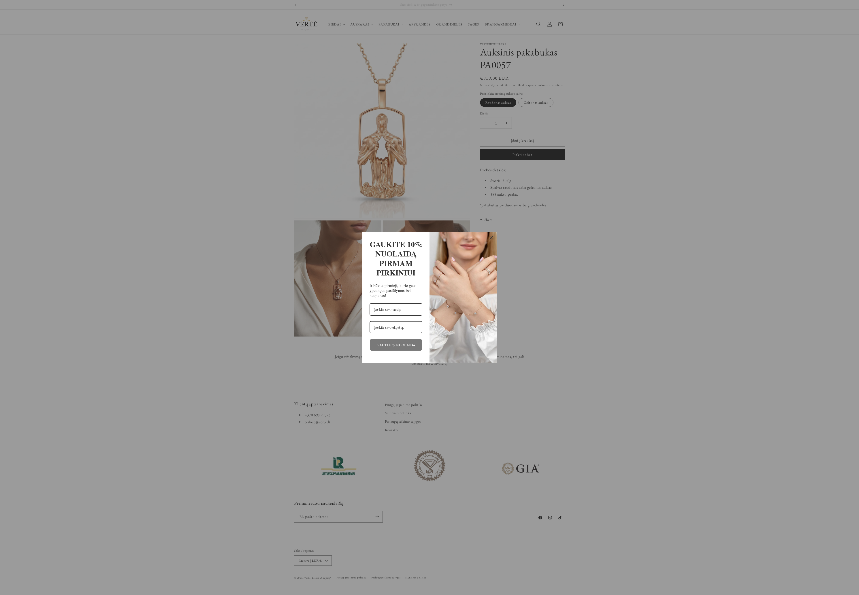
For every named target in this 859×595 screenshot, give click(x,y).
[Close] (491, 237)
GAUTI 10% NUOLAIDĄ (396, 345)
